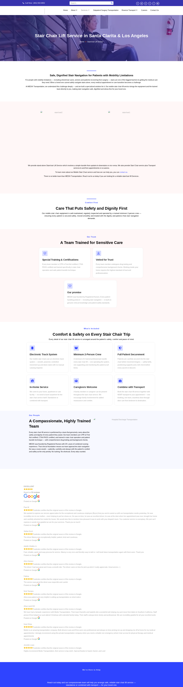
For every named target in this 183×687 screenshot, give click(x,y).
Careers (144, 10)
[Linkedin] (141, 3)
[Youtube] (157, 3)
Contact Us (154, 10)
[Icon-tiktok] (153, 3)
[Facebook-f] (137, 3)
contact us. (124, 172)
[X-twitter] (149, 3)
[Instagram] (145, 3)
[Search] (111, 3)
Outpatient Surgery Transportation (106, 10)
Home (65, 10)
